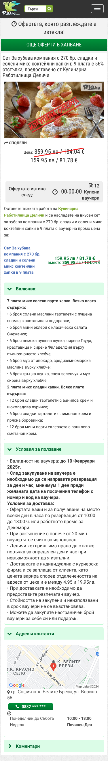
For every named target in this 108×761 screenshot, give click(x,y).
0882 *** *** (33, 706)
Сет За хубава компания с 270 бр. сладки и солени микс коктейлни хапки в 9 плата (22, 260)
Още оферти (54, 45)
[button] (97, 8)
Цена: (28, 152)
